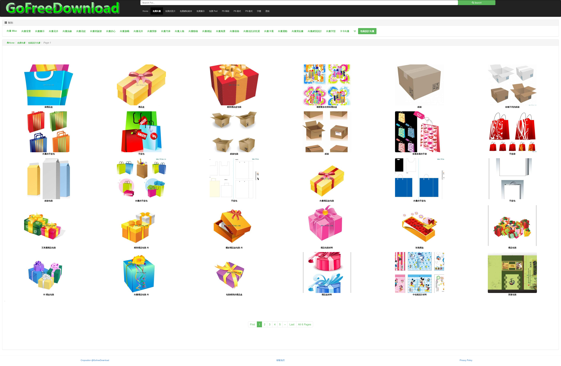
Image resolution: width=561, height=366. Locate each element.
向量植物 (234, 31)
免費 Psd (213, 10)
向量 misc (12, 30)
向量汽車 (165, 31)
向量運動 (282, 31)
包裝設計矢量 (367, 31)
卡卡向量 (344, 31)
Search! (478, 2)
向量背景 (26, 31)
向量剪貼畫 (297, 31)
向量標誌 (207, 31)
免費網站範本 (186, 10)
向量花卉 (53, 31)
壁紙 (267, 10)
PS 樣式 (249, 10)
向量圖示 (40, 31)
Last (291, 324)
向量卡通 (269, 31)
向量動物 (193, 31)
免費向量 (158, 10)
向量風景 (220, 31)
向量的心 (111, 31)
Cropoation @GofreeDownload (95, 360)
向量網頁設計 (315, 31)
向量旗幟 (124, 31)
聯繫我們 (280, 360)
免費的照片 (170, 10)
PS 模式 (237, 10)
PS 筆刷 (225, 10)
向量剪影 (152, 31)
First (252, 324)
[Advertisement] (280, 55)
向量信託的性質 (252, 31)
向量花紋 (81, 31)
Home (145, 10)
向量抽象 (67, 31)
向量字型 (331, 31)
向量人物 (179, 31)
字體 (259, 10)
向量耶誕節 (96, 31)
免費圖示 (200, 10)
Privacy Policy (466, 360)
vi (355, 31)
